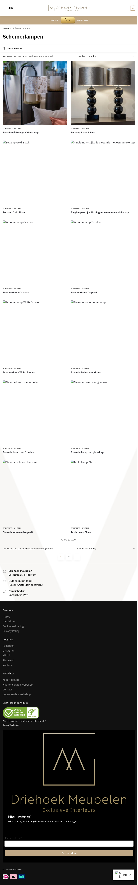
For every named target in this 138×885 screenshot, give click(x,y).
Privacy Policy (11, 631)
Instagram (9, 650)
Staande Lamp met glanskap (87, 452)
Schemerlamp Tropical (84, 292)
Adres (6, 616)
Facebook (8, 645)
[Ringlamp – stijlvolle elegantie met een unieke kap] (103, 173)
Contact (7, 689)
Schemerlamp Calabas (16, 292)
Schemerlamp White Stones (19, 372)
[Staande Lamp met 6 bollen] (35, 412)
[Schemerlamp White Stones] (35, 332)
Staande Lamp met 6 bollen (18, 452)
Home (6, 28)
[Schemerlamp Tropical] (103, 252)
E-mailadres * (13, 838)
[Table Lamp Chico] (103, 492)
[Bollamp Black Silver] (103, 93)
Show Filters (14, 48)
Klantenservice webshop (18, 684)
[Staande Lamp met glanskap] (103, 412)
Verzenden (69, 853)
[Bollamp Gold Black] (35, 173)
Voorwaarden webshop (17, 694)
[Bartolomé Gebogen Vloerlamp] (35, 93)
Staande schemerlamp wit (18, 532)
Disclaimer (9, 621)
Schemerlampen (12, 128)
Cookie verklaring (13, 626)
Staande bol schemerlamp (86, 372)
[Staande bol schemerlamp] (103, 332)
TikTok (7, 655)
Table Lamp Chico (81, 532)
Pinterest (8, 660)
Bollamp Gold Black (14, 212)
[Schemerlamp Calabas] (35, 252)
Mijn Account (11, 679)
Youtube (8, 665)
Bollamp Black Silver (83, 132)
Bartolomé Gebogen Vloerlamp (20, 132)
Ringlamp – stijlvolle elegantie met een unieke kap (100, 212)
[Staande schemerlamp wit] (35, 492)
